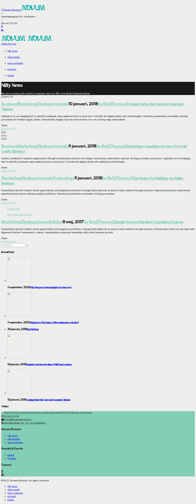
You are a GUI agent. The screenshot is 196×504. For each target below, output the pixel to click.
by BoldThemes (112, 104)
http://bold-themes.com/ (19, 214)
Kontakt (11, 69)
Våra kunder (13, 57)
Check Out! (13, 208)
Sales (58, 222)
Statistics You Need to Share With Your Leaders (49, 364)
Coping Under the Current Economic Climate (48, 399)
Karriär (10, 75)
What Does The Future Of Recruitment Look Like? (54, 322)
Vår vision (12, 51)
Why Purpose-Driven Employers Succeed (50, 287)
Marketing (26, 104)
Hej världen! (33, 329)
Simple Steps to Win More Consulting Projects (148, 221)
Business (9, 104)
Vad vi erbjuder (15, 63)
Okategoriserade (52, 104)
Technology (63, 178)
